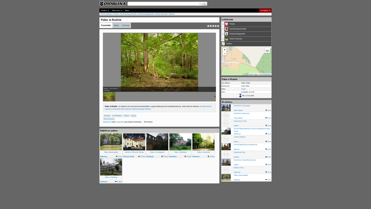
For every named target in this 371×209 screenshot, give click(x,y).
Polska (116, 14)
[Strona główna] (112, 4)
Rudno (172, 14)
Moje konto (115, 10)
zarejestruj (120, 122)
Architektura (117, 116)
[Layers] (267, 50)
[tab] (246, 24)
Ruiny (133, 116)
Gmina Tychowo (161, 14)
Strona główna (106, 14)
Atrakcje (125, 25)
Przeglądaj (263, 10)
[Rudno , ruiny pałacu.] (109, 96)
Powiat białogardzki (146, 14)
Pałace (126, 116)
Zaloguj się (107, 122)
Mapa (127, 10)
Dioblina (103, 10)
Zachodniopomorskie (128, 14)
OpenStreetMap (265, 74)
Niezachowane (109, 119)
